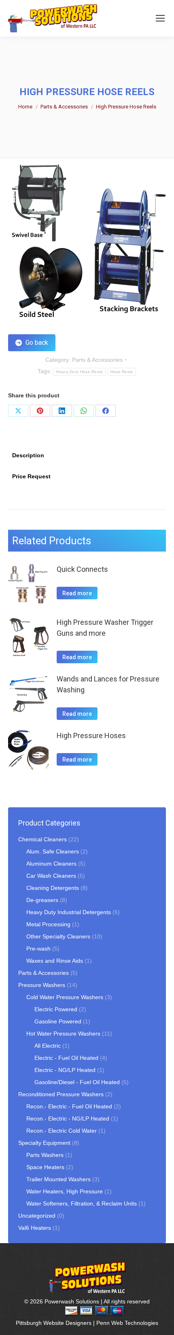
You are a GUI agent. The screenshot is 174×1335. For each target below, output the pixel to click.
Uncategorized (36, 1215)
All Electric (47, 1045)
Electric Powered (55, 1009)
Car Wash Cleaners (51, 875)
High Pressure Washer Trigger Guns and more (105, 627)
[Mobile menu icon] (160, 18)
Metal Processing (48, 924)
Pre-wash (38, 948)
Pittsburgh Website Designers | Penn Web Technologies (87, 1323)
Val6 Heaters (34, 1228)
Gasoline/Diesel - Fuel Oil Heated (77, 1082)
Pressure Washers (41, 985)
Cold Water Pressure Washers (64, 997)
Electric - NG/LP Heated (64, 1070)
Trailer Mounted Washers (58, 1179)
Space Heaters (45, 1167)
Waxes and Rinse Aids (54, 960)
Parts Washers (45, 1155)
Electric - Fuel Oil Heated (66, 1058)
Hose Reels (121, 371)
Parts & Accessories (97, 360)
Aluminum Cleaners (51, 863)
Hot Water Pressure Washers (63, 1033)
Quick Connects (82, 569)
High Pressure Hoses (91, 735)
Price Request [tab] (31, 476)
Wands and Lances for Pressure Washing (108, 684)
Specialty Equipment (44, 1143)
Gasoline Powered (57, 1021)
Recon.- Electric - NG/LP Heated (67, 1118)
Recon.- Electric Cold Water (61, 1130)
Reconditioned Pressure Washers (61, 1094)
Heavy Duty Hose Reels (79, 371)
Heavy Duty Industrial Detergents (68, 912)
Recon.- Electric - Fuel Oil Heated (69, 1106)
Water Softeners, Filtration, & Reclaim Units (81, 1203)
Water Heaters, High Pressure (64, 1191)
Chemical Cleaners (42, 839)
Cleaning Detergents (52, 888)
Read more (77, 593)
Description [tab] (28, 455)
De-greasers (42, 900)
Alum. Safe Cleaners (52, 851)
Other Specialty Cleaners (58, 936)
